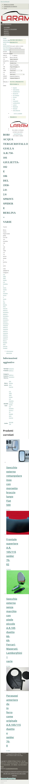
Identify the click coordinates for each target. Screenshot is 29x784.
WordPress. (24, 780)
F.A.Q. (5, 8)
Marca (4, 340)
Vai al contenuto (5, 1)
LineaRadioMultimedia (12, 768)
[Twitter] (9, 778)
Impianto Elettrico (14, 76)
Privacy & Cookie (9, 4)
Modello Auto (13, 61)
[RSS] (14, 778)
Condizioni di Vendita (10, 6)
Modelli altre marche (5, 344)
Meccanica (13, 72)
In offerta (14, 55)
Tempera (18, 780)
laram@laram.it (18, 134)
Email (2, 766)
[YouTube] (4, 778)
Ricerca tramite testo (15, 48)
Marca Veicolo (13, 57)
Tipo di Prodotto (14, 65)
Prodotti (6, 40)
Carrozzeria (13, 69)
